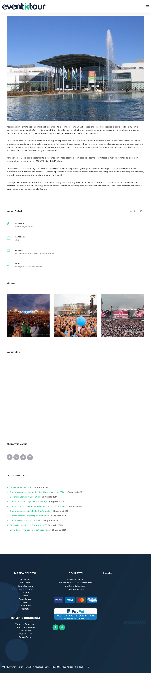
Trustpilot (107, 573)
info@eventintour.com (75, 586)
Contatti (25, 608)
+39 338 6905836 (75, 589)
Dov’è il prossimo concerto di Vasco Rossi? (30, 530)
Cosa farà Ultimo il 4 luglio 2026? (25, 496)
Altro (17, 240)
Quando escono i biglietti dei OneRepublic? (31, 511)
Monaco (29, 226)
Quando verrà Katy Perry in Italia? (26, 520)
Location (25, 602)
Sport (25, 595)
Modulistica (25, 630)
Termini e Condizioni (25, 624)
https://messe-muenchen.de (28, 266)
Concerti (25, 592)
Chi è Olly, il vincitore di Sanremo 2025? (28, 525)
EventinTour (25, 579)
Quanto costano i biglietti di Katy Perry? (28, 501)
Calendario (25, 605)
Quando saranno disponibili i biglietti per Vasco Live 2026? (38, 492)
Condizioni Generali (25, 627)
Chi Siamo (25, 582)
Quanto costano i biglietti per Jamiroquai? (30, 515)
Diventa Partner (25, 589)
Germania (19, 226)
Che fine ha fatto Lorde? (21, 487)
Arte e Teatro (25, 599)
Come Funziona (25, 586)
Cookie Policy (25, 637)
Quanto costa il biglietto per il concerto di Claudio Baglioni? (38, 506)
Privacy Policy (25, 633)
